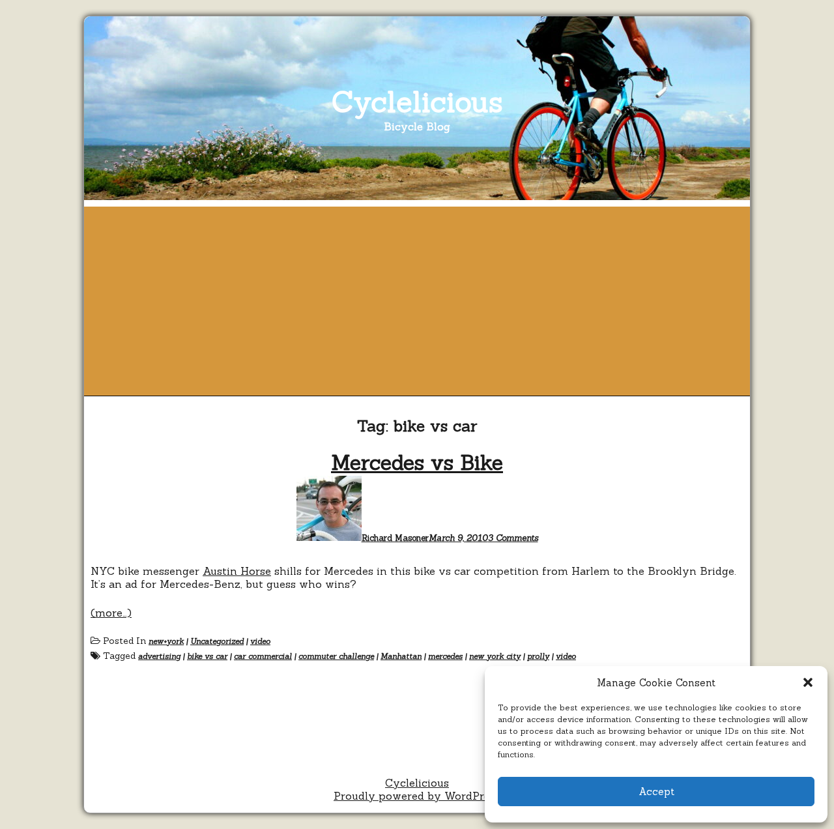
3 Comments (513, 538)
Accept (656, 791)
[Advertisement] (417, 298)
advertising (159, 656)
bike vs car (207, 656)
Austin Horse (237, 570)
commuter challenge (336, 656)
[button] (807, 682)
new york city (495, 656)
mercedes (445, 656)
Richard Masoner (395, 538)
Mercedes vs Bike (417, 462)
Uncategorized (217, 641)
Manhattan (401, 656)
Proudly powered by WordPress (417, 795)
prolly (538, 656)
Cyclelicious (417, 101)
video (260, 641)
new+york (166, 641)
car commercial (263, 656)
